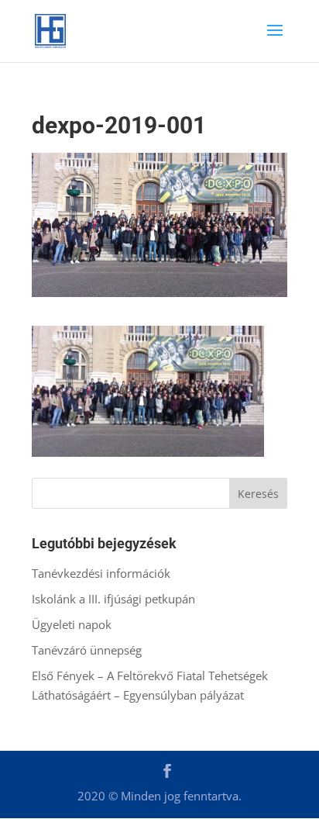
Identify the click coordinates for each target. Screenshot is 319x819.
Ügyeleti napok (71, 624)
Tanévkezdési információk (101, 573)
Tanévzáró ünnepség (87, 650)
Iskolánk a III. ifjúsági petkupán (113, 598)
